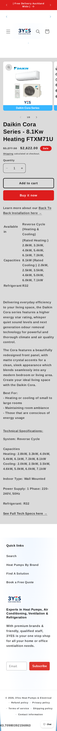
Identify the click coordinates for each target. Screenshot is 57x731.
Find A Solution (17, 573)
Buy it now (28, 195)
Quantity (9, 160)
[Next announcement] (50, 5)
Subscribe (39, 666)
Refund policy (19, 702)
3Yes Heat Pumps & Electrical (33, 698)
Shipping (8, 154)
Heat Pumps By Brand (22, 564)
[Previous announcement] (6, 5)
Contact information (30, 714)
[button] (8, 31)
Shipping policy (43, 708)
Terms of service (19, 708)
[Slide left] (20, 117)
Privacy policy (41, 702)
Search (11, 556)
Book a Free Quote (20, 582)
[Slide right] (36, 117)
